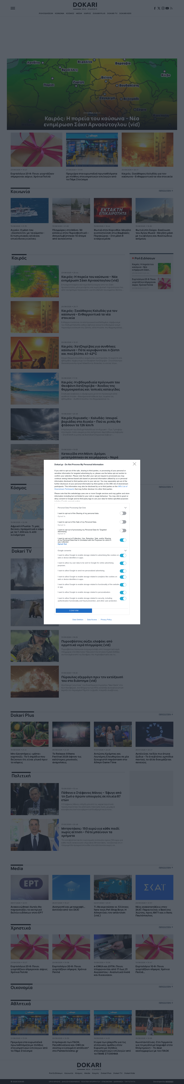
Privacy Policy (106, 620)
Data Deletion (77, 620)
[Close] (135, 464)
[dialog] (92, 542)
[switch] (123, 513)
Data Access (92, 620)
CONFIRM (74, 611)
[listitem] (92, 507)
